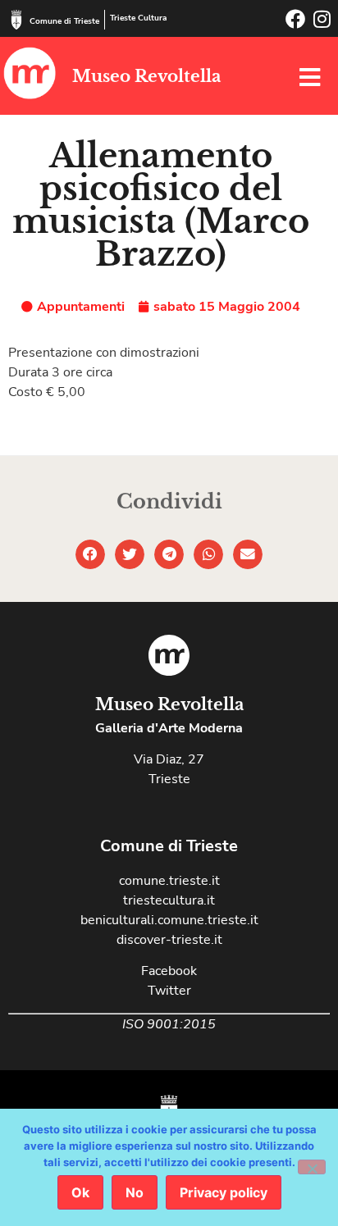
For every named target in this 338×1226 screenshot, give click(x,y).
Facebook (169, 971)
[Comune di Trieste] (16, 20)
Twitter (169, 991)
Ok (80, 1192)
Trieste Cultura (138, 18)
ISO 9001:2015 (169, 1024)
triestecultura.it (169, 900)
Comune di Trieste (64, 21)
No (135, 1192)
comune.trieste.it (169, 881)
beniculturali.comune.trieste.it (169, 920)
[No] (312, 1167)
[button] (90, 554)
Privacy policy (223, 1192)
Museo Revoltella (146, 76)
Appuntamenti (81, 307)
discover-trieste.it (169, 940)
